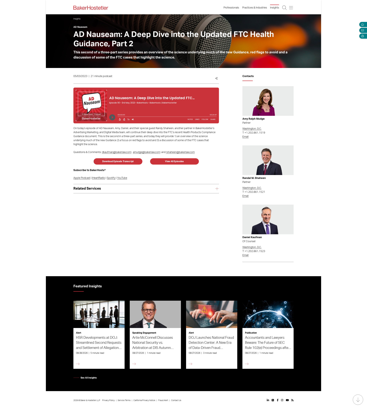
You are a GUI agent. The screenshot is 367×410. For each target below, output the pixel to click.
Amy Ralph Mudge (253, 119)
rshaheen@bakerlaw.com (180, 152)
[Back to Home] (90, 8)
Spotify (111, 178)
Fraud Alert (163, 400)
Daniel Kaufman (252, 237)
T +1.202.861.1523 (253, 251)
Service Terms (124, 400)
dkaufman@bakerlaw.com (116, 152)
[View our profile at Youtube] (287, 400)
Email (245, 137)
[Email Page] (361, 30)
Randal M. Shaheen (254, 178)
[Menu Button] (291, 8)
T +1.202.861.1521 (253, 192)
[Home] (361, 24)
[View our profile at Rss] (292, 400)
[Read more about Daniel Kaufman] (268, 219)
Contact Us (176, 400)
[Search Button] (284, 8)
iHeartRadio (98, 178)
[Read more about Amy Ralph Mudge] (268, 101)
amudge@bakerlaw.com (146, 152)
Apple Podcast (81, 178)
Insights (274, 7)
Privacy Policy (108, 400)
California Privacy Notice (144, 400)
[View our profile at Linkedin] (268, 400)
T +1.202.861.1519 (253, 133)
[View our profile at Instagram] (282, 400)
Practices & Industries (254, 7)
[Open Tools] (361, 36)
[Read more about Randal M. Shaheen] (268, 160)
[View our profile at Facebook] (277, 400)
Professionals (231, 7)
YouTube (122, 178)
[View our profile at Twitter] (273, 400)
